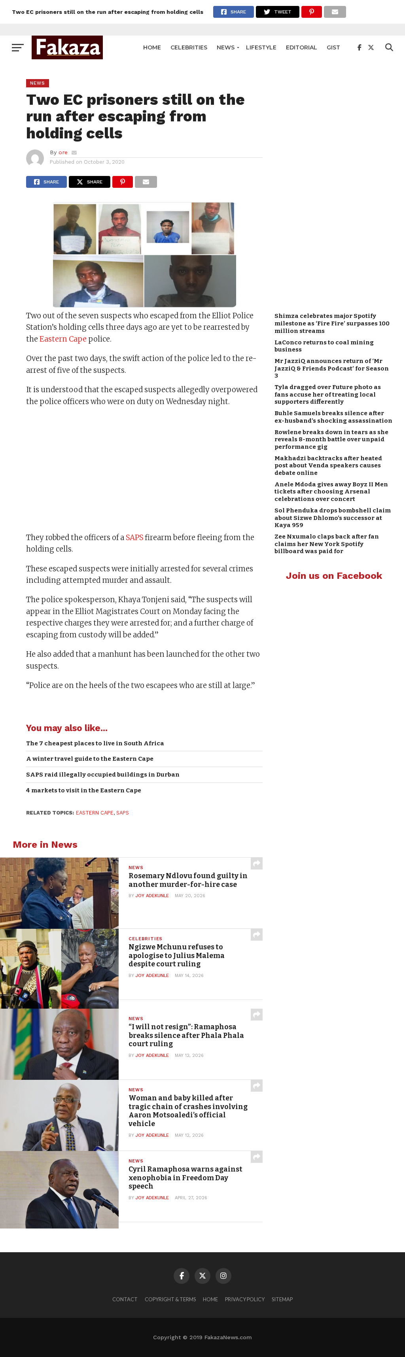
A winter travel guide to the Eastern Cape (89, 758)
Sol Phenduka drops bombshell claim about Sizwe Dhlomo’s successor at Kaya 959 (332, 518)
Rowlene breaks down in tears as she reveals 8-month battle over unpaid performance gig (331, 439)
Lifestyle (261, 47)
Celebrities (188, 47)
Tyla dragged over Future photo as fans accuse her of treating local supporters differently (327, 394)
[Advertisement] (144, 470)
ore (63, 152)
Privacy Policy (245, 1299)
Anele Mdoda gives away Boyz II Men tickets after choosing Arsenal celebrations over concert (331, 492)
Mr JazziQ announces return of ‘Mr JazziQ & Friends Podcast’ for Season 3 (331, 368)
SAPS (134, 537)
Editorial (301, 47)
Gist (333, 47)
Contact (125, 1299)
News (226, 47)
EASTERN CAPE (95, 813)
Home (152, 47)
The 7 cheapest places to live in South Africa (95, 743)
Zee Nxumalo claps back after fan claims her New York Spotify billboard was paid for (326, 544)
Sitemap (282, 1299)
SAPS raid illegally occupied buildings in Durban (103, 774)
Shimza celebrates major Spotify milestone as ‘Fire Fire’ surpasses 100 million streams (332, 323)
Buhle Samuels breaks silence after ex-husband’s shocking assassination (333, 417)
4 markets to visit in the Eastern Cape (83, 790)
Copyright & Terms (170, 1299)
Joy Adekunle (152, 895)
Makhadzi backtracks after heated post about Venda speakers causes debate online (328, 465)
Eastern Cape (63, 339)
